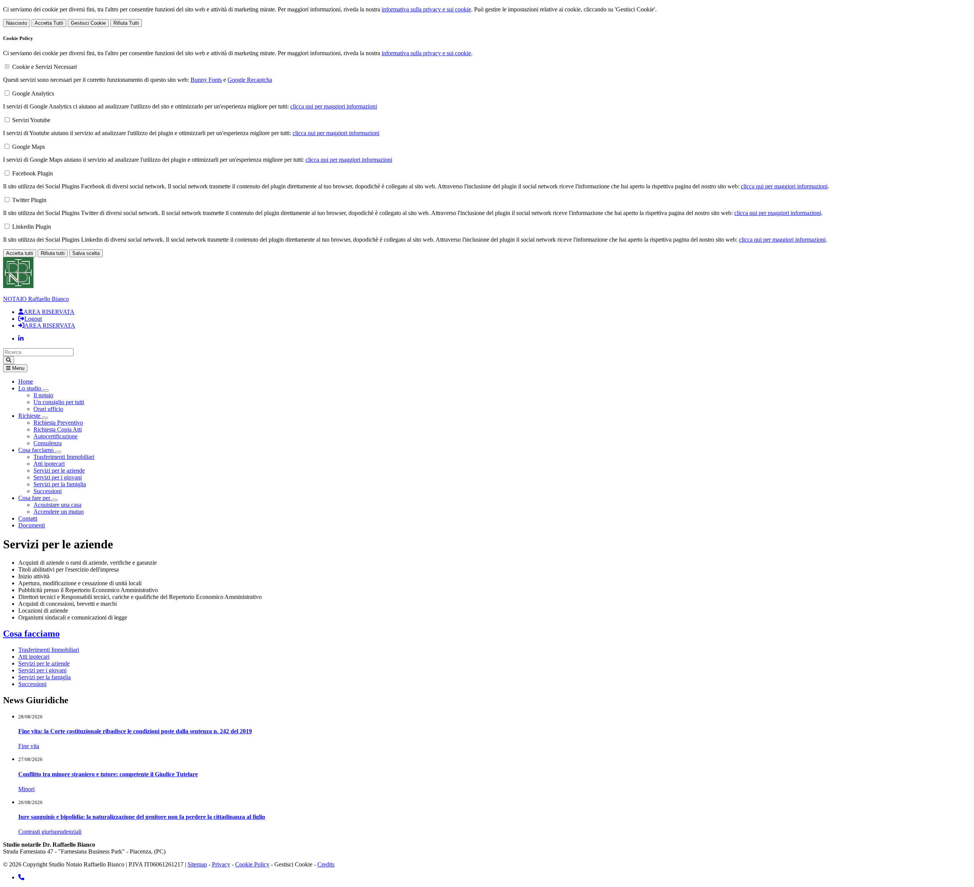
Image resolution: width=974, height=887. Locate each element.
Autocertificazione (55, 436)
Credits (325, 864)
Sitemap (197, 864)
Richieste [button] (30, 415)
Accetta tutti (19, 253)
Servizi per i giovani (57, 477)
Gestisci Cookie (88, 23)
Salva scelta (86, 253)
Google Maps (28, 146)
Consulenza (47, 443)
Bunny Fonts (206, 79)
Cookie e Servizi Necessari (44, 67)
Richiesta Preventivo (58, 422)
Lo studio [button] (30, 388)
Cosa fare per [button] (35, 498)
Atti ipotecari (49, 463)
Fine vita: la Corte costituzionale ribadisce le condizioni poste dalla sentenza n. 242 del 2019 (135, 731)
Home (25, 381)
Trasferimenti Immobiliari (63, 457)
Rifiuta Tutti (126, 23)
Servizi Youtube (31, 120)
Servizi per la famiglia (59, 484)
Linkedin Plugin (31, 226)
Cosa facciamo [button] (36, 450)
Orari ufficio (48, 409)
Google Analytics (33, 93)
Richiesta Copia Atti (57, 429)
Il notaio (43, 395)
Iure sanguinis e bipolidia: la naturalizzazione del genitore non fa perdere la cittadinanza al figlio (141, 817)
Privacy (221, 864)
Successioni (47, 491)
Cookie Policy (252, 864)
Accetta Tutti (49, 23)
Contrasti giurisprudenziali (49, 831)
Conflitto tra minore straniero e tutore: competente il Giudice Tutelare (108, 774)
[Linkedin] (21, 338)
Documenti (31, 525)
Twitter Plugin (29, 200)
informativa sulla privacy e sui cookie (426, 9)
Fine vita (28, 746)
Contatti (27, 518)
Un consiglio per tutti (58, 402)
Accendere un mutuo (58, 511)
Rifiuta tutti (53, 253)
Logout (33, 318)
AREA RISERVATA (49, 312)
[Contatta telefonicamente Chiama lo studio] (21, 877)
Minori (26, 789)
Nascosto (16, 23)
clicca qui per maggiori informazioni (333, 106)
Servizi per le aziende (59, 470)
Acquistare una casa (57, 505)
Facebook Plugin (32, 173)
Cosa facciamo (31, 634)
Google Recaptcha (250, 79)
